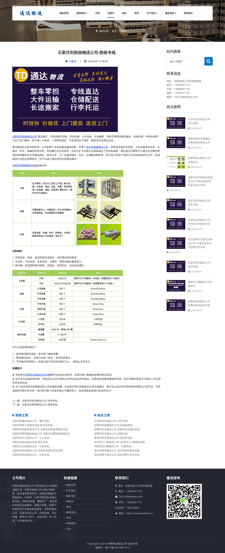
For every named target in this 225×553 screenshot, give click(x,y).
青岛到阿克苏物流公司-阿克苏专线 (113, 437)
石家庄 (110, 13)
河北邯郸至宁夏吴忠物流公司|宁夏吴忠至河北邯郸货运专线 (200, 243)
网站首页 (64, 13)
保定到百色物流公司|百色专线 (199, 202)
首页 (114, 31)
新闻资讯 (81, 13)
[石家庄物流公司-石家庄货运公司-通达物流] (30, 13)
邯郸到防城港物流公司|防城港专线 (113, 425)
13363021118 (181, 89)
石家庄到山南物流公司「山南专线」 (32, 446)
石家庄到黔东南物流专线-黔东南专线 (32, 425)
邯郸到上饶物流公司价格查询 (200, 283)
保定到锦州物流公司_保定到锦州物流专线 (117, 450)
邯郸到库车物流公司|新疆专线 (111, 433)
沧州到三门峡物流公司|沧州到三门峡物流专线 (119, 442)
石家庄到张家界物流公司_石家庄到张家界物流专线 (40, 429)
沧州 (136, 13)
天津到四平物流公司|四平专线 (111, 420)
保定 (124, 13)
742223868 (132, 507)
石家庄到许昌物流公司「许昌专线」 (32, 454)
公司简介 (19, 478)
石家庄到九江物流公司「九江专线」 (32, 437)
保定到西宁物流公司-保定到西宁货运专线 (116, 454)
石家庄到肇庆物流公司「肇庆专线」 (32, 420)
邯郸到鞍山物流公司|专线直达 (199, 159)
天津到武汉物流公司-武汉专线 (199, 121)
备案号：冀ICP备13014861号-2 (112, 547)
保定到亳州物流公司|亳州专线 (199, 264)
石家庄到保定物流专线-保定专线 (30, 442)
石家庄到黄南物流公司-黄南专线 (39, 404)
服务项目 (170, 13)
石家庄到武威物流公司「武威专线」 (114, 446)
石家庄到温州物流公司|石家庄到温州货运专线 (37, 450)
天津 (97, 13)
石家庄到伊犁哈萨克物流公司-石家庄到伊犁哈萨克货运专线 (200, 181)
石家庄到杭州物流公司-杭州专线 (39, 400)
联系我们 (188, 13)
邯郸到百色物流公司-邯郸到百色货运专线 (199, 303)
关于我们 (151, 13)
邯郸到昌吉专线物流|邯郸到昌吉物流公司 (199, 140)
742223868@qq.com (131, 496)
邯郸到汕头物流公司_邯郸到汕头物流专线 (117, 429)
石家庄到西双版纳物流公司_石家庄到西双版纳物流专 (41, 433)
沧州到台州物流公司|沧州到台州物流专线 (199, 221)
